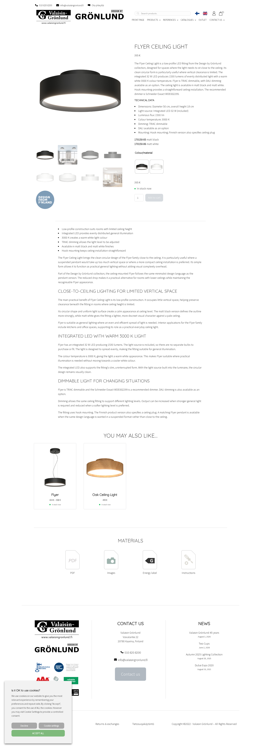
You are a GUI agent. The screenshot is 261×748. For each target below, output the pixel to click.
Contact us (130, 674)
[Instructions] (188, 568)
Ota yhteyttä (98, 5)
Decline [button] (24, 725)
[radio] (142, 166)
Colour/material (144, 152)
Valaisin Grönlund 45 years (204, 632)
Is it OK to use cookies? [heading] (25, 690)
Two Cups (204, 643)
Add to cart (154, 197)
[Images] (111, 568)
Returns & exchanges (107, 724)
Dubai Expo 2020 (204, 665)
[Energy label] (149, 568)
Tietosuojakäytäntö (143, 724)
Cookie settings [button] (51, 725)
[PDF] (72, 568)
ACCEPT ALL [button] (38, 733)
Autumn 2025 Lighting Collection (204, 654)
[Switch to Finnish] (197, 13)
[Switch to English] (205, 13)
